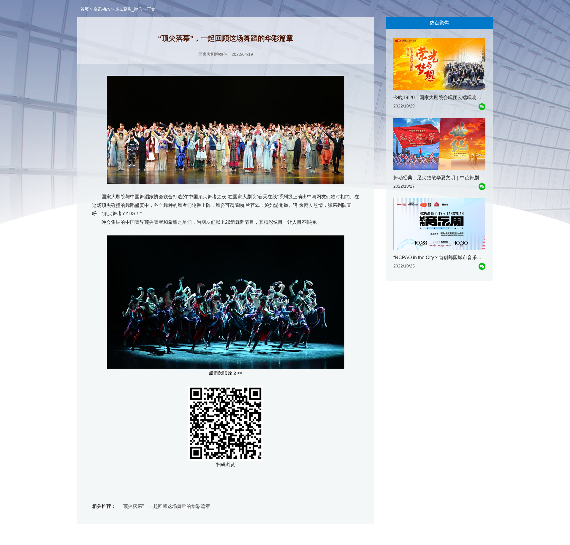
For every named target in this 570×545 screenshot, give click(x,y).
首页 (84, 9)
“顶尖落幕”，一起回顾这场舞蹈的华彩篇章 (166, 506)
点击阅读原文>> (226, 373)
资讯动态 (102, 9)
